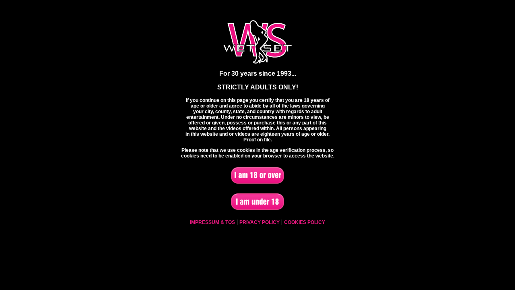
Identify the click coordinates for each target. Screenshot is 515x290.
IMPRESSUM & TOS (212, 222)
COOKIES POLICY (304, 222)
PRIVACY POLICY (259, 222)
